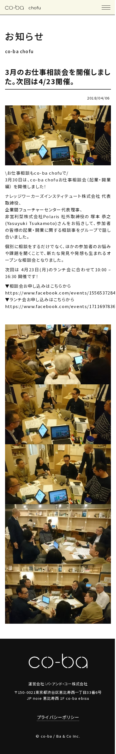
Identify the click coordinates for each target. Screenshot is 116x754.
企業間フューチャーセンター (33, 210)
